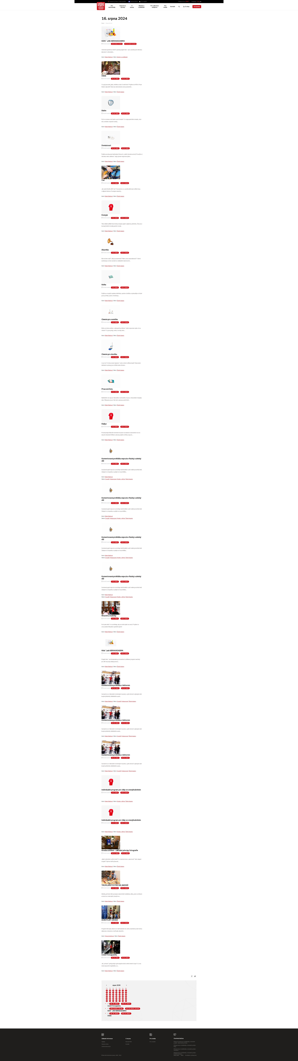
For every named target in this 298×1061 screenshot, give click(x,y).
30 (116, 990)
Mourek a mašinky (109, 616)
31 (119, 990)
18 (110, 996)
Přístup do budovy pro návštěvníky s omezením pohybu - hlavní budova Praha (184, 1042)
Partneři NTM (129, 1041)
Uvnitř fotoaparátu (109, 955)
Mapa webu (176, 1055)
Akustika (105, 250)
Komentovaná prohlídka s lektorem (116, 685)
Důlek (104, 76)
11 (110, 994)
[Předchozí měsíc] (106, 985)
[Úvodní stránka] (101, 6)
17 (107, 996)
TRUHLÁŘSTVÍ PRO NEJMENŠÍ (115, 885)
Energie (105, 215)
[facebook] (185, 1)
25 (110, 998)
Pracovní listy (107, 389)
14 (119, 994)
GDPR (182, 1055)
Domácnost (106, 145)
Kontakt (127, 1044)
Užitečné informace (106, 1046)
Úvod (103, 23)
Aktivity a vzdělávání (122, 57)
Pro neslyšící (144, 1)
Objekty (103, 1041)
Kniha (104, 285)
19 (113, 996)
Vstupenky (197, 6)
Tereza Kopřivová (109, 936)
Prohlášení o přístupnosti (190, 1055)
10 (107, 994)
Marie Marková (109, 57)
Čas (103, 180)
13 (116, 994)
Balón (104, 110)
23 (126, 996)
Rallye (104, 424)
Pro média (153, 1038)
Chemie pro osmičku (110, 319)
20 (116, 996)
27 (107, 990)
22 (122, 996)
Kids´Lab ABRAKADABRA (112, 650)
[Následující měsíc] (126, 985)
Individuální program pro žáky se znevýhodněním (121, 790)
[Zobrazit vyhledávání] (179, 6)
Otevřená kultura (134, 1)
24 (107, 998)
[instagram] (188, 1)
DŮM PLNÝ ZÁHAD (110, 920)
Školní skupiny (120, 92)
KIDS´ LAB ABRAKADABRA (113, 41)
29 (113, 990)
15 (122, 994)
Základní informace (107, 1038)
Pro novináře (152, 1041)
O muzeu (128, 1038)
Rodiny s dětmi (121, 479)
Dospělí (107, 479)
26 (113, 998)
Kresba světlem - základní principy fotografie (120, 850)
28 (110, 990)
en (200, 1)
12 (113, 994)
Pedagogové (113, 479)
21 (119, 996)
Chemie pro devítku (109, 354)
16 (126, 994)
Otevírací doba (105, 1044)
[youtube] (187, 1)
